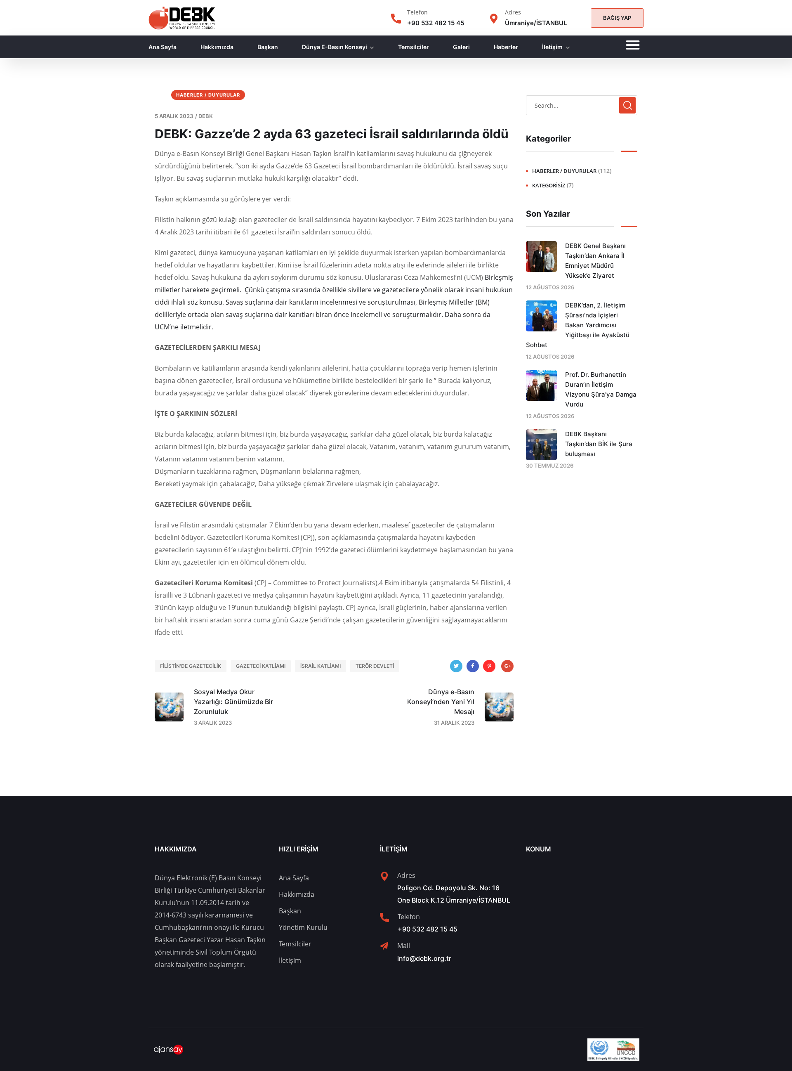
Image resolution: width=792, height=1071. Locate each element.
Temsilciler (413, 46)
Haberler (506, 46)
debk (205, 116)
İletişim (552, 46)
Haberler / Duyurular (208, 95)
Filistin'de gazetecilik (190, 666)
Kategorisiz (548, 185)
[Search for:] (581, 105)
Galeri (461, 46)
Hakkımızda (216, 46)
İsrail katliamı (320, 666)
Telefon (417, 12)
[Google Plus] (507, 666)
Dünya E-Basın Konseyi (334, 46)
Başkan (267, 46)
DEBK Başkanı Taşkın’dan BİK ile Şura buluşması (598, 444)
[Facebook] (473, 666)
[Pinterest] (489, 666)
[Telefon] (396, 19)
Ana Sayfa (162, 46)
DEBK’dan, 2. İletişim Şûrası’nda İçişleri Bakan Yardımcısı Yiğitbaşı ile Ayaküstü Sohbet (577, 325)
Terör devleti (375, 666)
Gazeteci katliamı (260, 666)
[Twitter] (456, 666)
